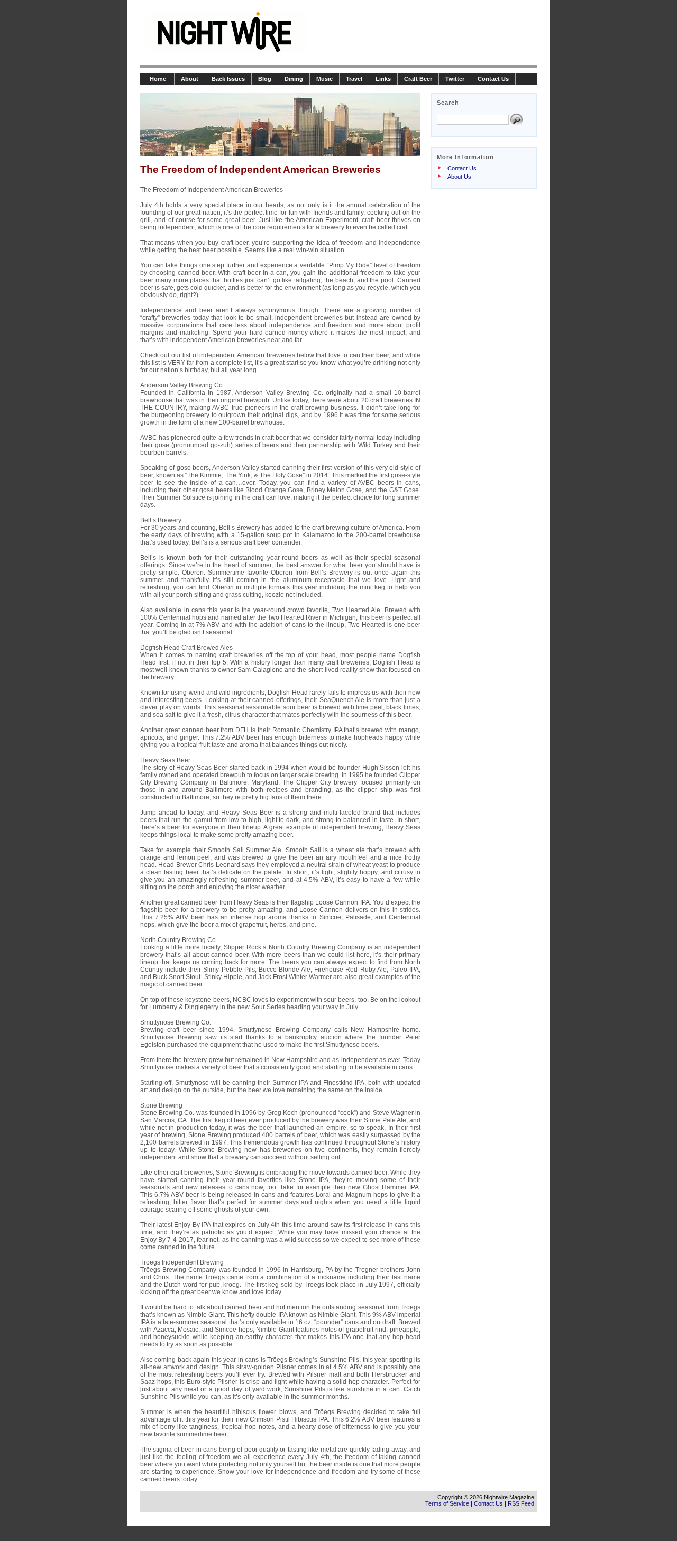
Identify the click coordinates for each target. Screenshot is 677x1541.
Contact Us (493, 79)
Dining (294, 79)
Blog (264, 79)
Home (157, 79)
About (189, 79)
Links (383, 79)
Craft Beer (418, 79)
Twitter (454, 79)
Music (324, 79)
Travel (354, 79)
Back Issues (228, 79)
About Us (459, 176)
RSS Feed (521, 1503)
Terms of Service (447, 1503)
